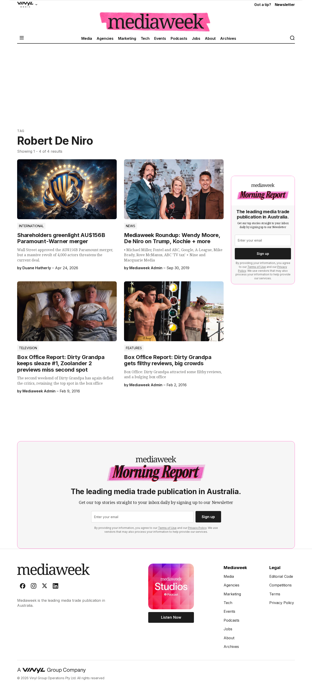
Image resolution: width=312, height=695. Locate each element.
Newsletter (285, 5)
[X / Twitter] (44, 587)
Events (160, 38)
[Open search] (292, 38)
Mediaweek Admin (145, 268)
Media (86, 38)
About (210, 38)
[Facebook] (22, 587)
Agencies (105, 38)
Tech (145, 38)
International (31, 226)
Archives (228, 38)
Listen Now (171, 617)
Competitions (280, 585)
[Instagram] (33, 587)
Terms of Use (256, 267)
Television (28, 348)
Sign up (263, 254)
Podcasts (179, 38)
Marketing (127, 38)
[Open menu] (21, 38)
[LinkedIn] (55, 587)
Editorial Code (281, 576)
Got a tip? (262, 5)
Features (134, 348)
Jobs (196, 38)
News (130, 226)
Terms (274, 594)
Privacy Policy (197, 528)
